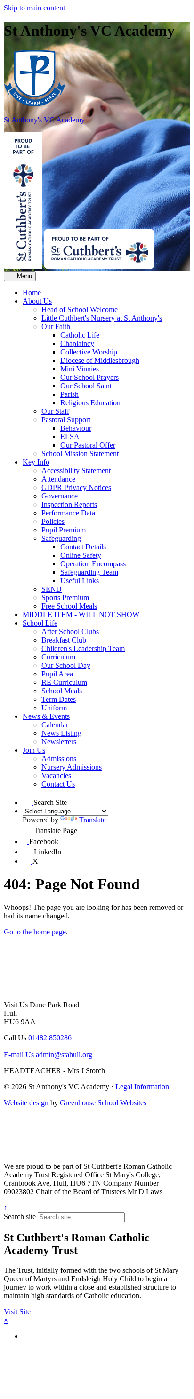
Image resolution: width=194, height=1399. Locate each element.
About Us (37, 301)
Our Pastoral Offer (87, 445)
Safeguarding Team (89, 572)
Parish (69, 394)
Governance (59, 496)
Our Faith (55, 326)
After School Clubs (70, 631)
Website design (26, 1103)
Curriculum (58, 657)
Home (32, 293)
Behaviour (75, 428)
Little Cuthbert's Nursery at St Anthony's (101, 318)
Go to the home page (35, 932)
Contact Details (83, 547)
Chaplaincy (77, 343)
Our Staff (55, 411)
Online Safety (80, 555)
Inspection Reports (69, 504)
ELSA (70, 437)
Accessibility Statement (76, 470)
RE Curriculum (64, 682)
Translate (92, 820)
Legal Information (142, 1087)
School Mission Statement (80, 454)
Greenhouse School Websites (103, 1103)
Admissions (58, 759)
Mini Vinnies (79, 369)
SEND (51, 589)
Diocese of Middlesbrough (99, 360)
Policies (53, 521)
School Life (40, 623)
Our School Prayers (89, 377)
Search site (20, 1217)
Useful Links (79, 581)
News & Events (46, 716)
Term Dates (58, 699)
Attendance (58, 479)
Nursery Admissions (71, 767)
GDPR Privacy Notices (76, 487)
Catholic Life (79, 335)
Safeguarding (61, 538)
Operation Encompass (93, 564)
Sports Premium (65, 598)
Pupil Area (57, 674)
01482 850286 (50, 1038)
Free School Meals (69, 606)
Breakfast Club (63, 640)
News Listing (61, 733)
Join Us (34, 750)
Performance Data (68, 513)
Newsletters (58, 742)
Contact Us (58, 784)
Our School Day (65, 665)
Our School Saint (86, 386)
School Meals (61, 691)
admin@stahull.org (48, 1055)
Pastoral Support (65, 420)
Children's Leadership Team (83, 648)
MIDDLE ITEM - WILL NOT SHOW (81, 615)
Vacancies (56, 776)
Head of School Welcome (79, 310)
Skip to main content (34, 8)
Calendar (54, 725)
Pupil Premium (63, 530)
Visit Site (17, 1312)
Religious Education (90, 403)
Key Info (36, 462)
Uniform (54, 708)
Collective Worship (88, 352)
